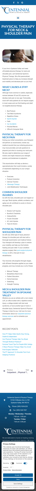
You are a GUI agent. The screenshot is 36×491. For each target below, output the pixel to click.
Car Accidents (11, 124)
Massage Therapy (13, 184)
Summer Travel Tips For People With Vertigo (17, 344)
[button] (18, 17)
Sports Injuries (12, 119)
